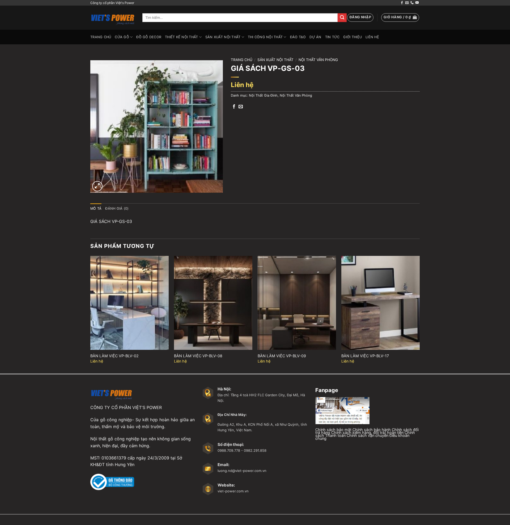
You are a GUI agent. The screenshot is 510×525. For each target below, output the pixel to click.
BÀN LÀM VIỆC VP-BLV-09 (282, 356)
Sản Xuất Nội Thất (222, 37)
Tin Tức (332, 37)
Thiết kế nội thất (181, 37)
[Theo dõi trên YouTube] (417, 3)
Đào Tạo (298, 37)
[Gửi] (342, 17)
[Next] (419, 314)
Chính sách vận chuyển (367, 435)
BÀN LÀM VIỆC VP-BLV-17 (365, 356)
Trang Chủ (100, 37)
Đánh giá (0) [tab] (117, 208)
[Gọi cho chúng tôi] (412, 3)
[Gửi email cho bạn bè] (241, 106)
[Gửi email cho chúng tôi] (407, 3)
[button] (360, 17)
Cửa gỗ (122, 37)
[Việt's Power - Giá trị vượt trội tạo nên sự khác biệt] (112, 17)
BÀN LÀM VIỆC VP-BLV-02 (114, 356)
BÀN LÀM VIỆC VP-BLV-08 (198, 356)
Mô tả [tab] (95, 208)
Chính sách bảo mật (333, 429)
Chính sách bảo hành (371, 429)
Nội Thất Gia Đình (263, 95)
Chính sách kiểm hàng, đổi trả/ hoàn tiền (367, 432)
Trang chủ (241, 60)
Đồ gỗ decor (148, 37)
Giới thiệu (352, 37)
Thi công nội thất (265, 37)
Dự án (315, 37)
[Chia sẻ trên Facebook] (234, 106)
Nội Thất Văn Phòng (318, 60)
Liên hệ (372, 37)
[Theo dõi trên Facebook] (401, 3)
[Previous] (91, 314)
